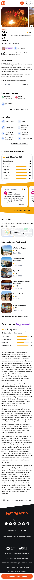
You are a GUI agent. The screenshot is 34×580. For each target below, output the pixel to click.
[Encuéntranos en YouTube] (19, 523)
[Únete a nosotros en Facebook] (6, 523)
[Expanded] (4, 500)
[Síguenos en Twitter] (10, 523)
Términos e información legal (11, 563)
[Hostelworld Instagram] (14, 523)
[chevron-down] (25, 331)
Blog (4, 536)
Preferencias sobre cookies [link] (17, 571)
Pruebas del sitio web (12, 567)
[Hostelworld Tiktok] (27, 523)
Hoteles (15, 536)
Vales (30, 563)
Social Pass (17, 541)
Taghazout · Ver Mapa (11, 43)
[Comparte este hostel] (31, 26)
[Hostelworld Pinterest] (23, 523)
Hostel (4, 29)
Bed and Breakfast (25, 536)
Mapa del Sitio (24, 567)
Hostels (9, 536)
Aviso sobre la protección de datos (17, 558)
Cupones (24, 563)
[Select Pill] (22, 3)
